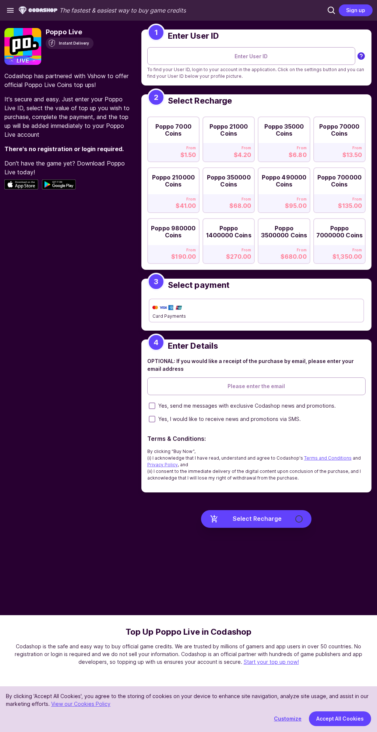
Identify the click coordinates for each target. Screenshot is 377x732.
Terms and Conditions (328, 458)
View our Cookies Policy (80, 704)
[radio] (173, 137)
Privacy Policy (162, 464)
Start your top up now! (271, 662)
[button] (331, 10)
